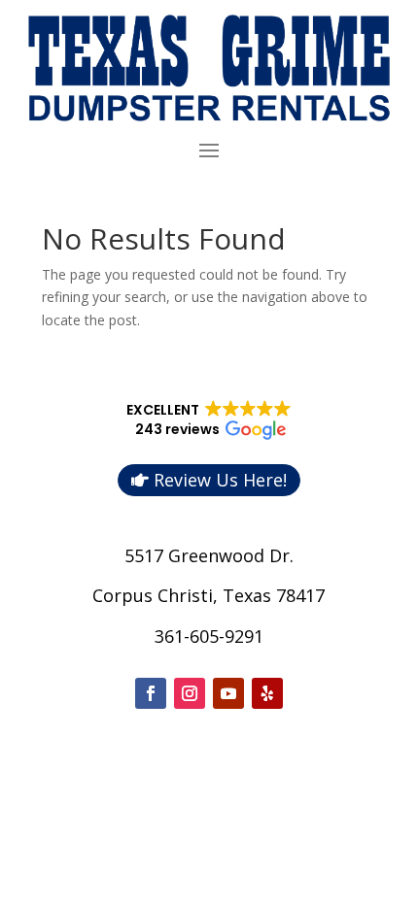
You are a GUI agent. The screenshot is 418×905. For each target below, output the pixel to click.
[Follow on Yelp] (267, 693)
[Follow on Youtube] (228, 693)
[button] (209, 420)
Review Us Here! (220, 479)
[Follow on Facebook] (150, 693)
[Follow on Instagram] (189, 693)
